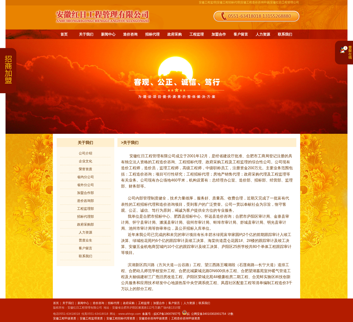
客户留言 (241, 34)
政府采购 (174, 34)
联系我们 (285, 34)
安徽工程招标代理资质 (120, 318)
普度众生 (85, 240)
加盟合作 (219, 34)
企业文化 (85, 161)
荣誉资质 (85, 169)
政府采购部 (85, 224)
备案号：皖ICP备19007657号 (161, 314)
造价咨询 (130, 34)
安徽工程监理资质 (91, 318)
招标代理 (152, 34)
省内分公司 (85, 177)
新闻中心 (108, 34)
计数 (230, 314)
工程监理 (196, 34)
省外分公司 (85, 185)
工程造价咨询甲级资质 (185, 318)
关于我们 (86, 34)
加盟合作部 (85, 193)
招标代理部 (85, 216)
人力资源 (263, 34)
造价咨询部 (85, 201)
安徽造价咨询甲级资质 (153, 318)
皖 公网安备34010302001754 (206, 314)
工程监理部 (85, 209)
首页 (64, 34)
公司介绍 (85, 153)
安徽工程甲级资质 (64, 318)
